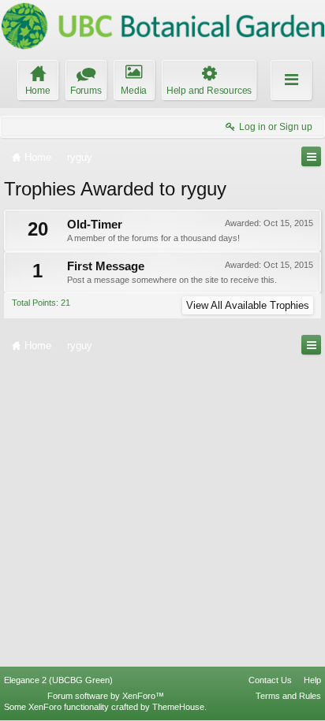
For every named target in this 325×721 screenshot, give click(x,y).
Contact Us (270, 680)
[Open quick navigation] (311, 156)
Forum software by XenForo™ (105, 696)
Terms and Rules (288, 696)
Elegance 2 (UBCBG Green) (58, 680)
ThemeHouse (178, 707)
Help (312, 680)
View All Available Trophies (247, 305)
